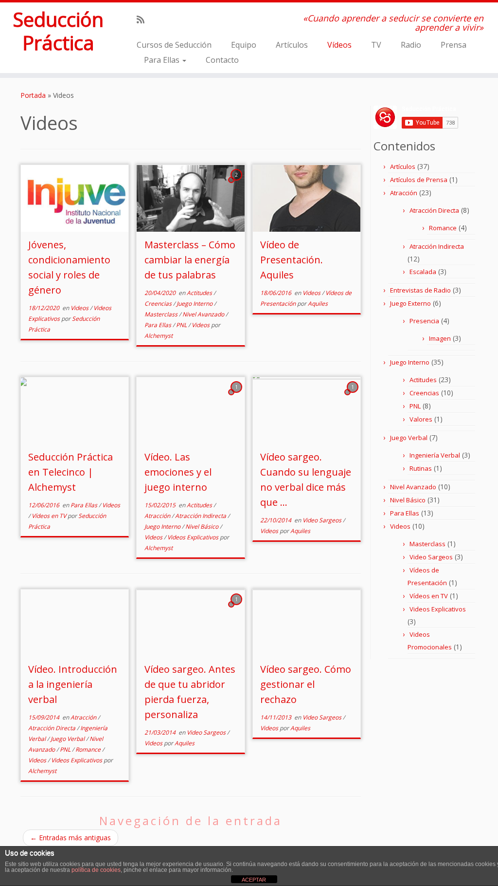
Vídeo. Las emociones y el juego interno (178, 472)
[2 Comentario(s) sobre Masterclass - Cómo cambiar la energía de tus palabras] (237, 183)
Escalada (422, 271)
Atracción (158, 516)
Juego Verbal (68, 739)
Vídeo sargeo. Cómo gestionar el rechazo (305, 684)
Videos (80, 308)
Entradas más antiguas (70, 837)
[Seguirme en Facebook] (170, 19)
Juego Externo (410, 303)
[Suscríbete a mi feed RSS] (144, 19)
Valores (420, 419)
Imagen (440, 338)
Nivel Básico (202, 526)
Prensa (453, 44)
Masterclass (161, 314)
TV (376, 44)
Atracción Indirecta (201, 516)
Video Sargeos (322, 520)
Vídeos (339, 44)
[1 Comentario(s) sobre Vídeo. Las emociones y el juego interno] (237, 396)
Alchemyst (158, 336)
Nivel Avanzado (204, 314)
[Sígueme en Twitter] (157, 19)
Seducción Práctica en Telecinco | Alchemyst (70, 472)
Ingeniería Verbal (434, 455)
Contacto (222, 60)
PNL (182, 325)
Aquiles (318, 303)
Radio (411, 44)
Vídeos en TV (50, 516)
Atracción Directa (52, 728)
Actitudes (200, 293)
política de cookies (96, 870)
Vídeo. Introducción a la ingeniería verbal (72, 684)
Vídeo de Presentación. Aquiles (291, 259)
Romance (88, 749)
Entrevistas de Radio (420, 290)
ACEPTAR (254, 880)
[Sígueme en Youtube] (183, 19)
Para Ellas (162, 60)
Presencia (424, 320)
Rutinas (420, 468)
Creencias (158, 303)
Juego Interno (195, 303)
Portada (33, 95)
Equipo (243, 44)
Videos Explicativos (193, 537)
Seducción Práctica (58, 31)
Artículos (292, 44)
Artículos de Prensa (418, 179)
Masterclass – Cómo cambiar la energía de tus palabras (189, 259)
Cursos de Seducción (174, 44)
